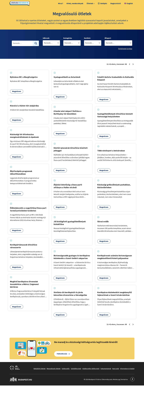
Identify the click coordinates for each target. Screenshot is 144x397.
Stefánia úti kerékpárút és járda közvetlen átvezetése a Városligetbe (70, 294)
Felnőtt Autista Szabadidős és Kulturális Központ (115, 78)
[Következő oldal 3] (133, 64)
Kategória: (67, 38)
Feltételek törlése (125, 49)
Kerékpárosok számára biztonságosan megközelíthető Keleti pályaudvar (114, 257)
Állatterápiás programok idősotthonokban (21, 172)
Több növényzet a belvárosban (111, 150)
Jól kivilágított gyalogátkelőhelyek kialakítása (70, 223)
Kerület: (87, 38)
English (130, 3)
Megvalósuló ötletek (54, 369)
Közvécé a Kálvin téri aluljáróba (24, 105)
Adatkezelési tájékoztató (90, 369)
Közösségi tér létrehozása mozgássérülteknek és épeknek (24, 136)
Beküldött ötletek (40, 369)
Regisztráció (115, 3)
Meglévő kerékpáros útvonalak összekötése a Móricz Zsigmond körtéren (24, 284)
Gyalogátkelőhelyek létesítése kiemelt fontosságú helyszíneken (115, 115)
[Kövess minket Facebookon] (21, 381)
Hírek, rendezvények (74, 3)
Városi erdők (103, 221)
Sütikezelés (66, 369)
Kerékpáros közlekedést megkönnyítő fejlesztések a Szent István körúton (114, 294)
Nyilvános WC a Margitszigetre (24, 77)
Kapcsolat (115, 369)
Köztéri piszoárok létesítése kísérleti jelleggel (71, 149)
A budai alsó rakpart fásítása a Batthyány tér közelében (67, 112)
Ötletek (90, 3)
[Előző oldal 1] (129, 64)
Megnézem (16, 91)
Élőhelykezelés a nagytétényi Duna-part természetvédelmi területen (28, 209)
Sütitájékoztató (76, 369)
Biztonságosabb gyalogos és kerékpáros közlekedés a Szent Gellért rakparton (72, 257)
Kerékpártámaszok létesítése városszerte (23, 246)
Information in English (127, 369)
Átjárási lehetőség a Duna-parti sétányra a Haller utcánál (68, 186)
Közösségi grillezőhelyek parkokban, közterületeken (114, 186)
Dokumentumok (106, 369)
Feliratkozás (62, 354)
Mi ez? (60, 3)
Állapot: (108, 38)
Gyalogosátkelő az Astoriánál (67, 77)
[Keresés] (36, 43)
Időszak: (46, 38)
